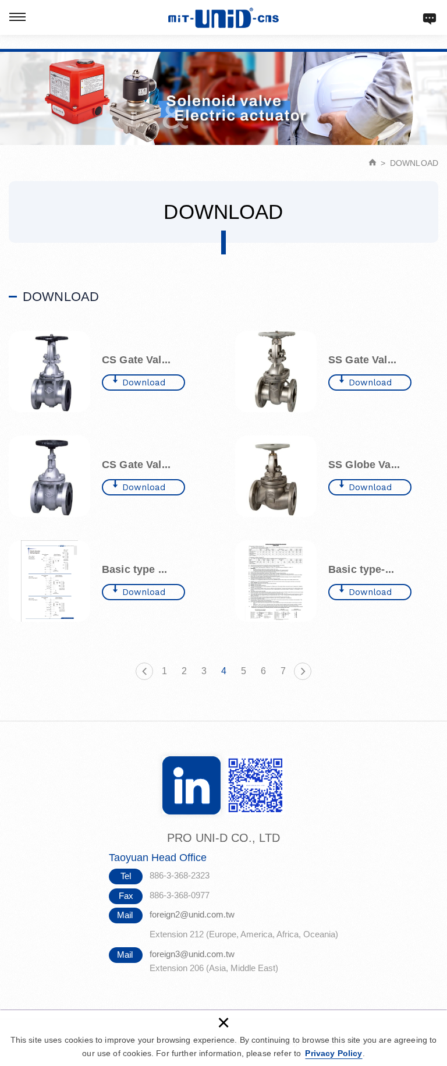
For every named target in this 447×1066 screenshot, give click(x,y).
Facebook (191, 785)
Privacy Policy (333, 1053)
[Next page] (302, 671)
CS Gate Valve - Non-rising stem (110, 476)
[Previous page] (144, 671)
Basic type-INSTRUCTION (336, 581)
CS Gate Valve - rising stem (110, 371)
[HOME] (372, 163)
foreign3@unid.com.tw (192, 954)
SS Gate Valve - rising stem (336, 371)
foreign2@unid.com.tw (192, 914)
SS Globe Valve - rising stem (336, 476)
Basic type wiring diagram (110, 581)
